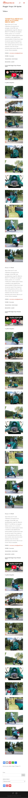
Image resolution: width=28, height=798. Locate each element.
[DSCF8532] (14, 143)
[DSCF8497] (14, 128)
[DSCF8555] (14, 232)
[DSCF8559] (14, 98)
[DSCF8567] (14, 173)
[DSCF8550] (14, 113)
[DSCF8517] (14, 202)
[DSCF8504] (14, 188)
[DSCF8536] (14, 217)
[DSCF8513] (14, 158)
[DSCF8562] (14, 247)
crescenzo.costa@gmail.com (16, 53)
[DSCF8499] (14, 262)
